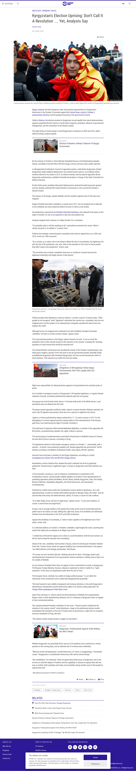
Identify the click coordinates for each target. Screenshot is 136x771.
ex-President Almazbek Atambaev (66, 212)
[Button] (100, 37)
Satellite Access (40, 750)
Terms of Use (7, 754)
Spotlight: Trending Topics (44, 11)
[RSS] (90, 747)
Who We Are (7, 746)
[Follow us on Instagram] (85, 747)
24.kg (68, 439)
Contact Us (6, 758)
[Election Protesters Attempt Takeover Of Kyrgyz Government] (46, 146)
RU (130, 4)
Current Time (36, 27)
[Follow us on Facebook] (70, 747)
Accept (95, 757)
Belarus (42, 120)
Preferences (95, 764)
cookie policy (64, 761)
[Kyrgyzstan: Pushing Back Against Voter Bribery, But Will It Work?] (46, 631)
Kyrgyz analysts (38, 109)
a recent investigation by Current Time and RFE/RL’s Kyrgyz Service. (63, 456)
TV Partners (39, 746)
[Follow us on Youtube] (80, 747)
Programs (6, 750)
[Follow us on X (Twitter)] (75, 747)
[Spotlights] (123, 3)
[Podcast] (95, 747)
